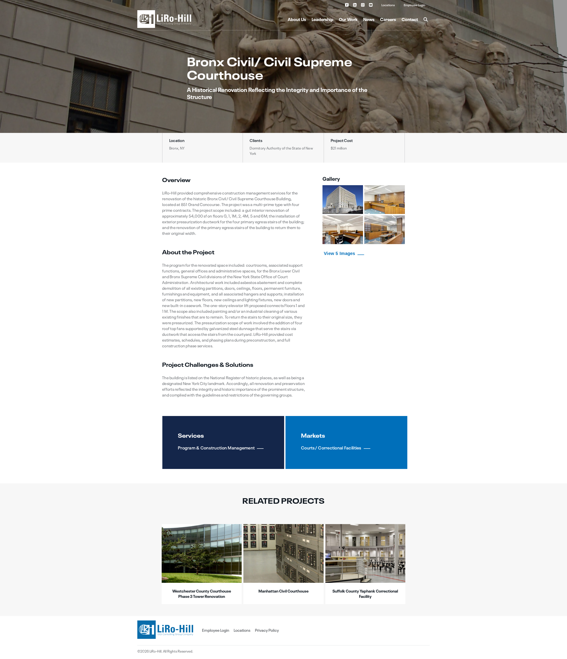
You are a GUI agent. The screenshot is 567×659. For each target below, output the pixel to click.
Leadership (322, 19)
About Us (297, 19)
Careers (388, 19)
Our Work (348, 19)
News (369, 19)
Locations (388, 5)
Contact (410, 19)
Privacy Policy (267, 630)
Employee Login (414, 5)
